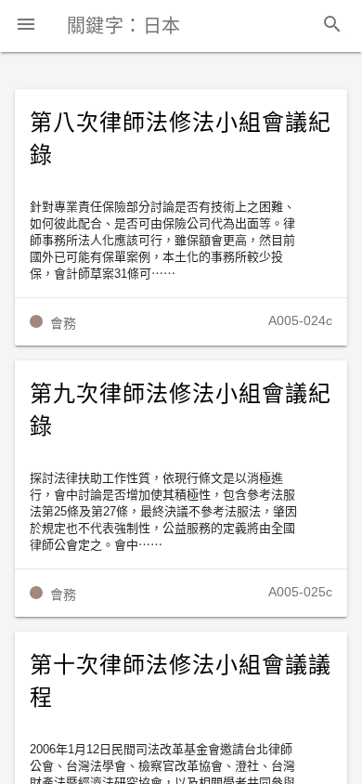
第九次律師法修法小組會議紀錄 (180, 410)
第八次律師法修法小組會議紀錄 (180, 139)
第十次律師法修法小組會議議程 (180, 681)
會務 (63, 323)
